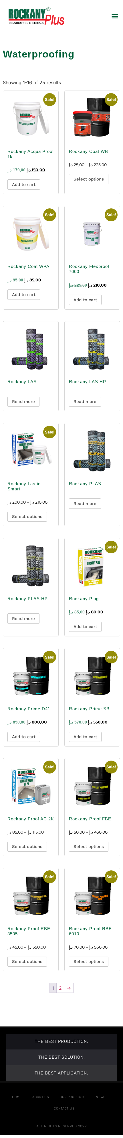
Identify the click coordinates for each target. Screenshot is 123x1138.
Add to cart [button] (23, 184)
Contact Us (64, 1108)
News (101, 1097)
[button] (115, 15)
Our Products (72, 1097)
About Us (40, 1097)
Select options (89, 179)
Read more (23, 401)
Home (17, 1097)
